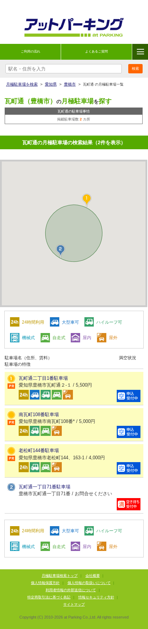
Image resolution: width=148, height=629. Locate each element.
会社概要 (92, 576)
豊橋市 (70, 84)
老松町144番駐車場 (39, 450)
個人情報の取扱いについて (89, 583)
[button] (60, 251)
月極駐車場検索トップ (60, 576)
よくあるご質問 (96, 51)
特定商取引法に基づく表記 (48, 597)
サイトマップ (74, 604)
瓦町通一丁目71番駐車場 (44, 486)
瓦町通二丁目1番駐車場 (43, 378)
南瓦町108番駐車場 (39, 414)
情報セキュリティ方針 (96, 597)
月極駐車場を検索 (22, 84)
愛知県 (51, 84)
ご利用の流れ (30, 51)
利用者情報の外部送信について (71, 590)
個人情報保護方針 (45, 583)
